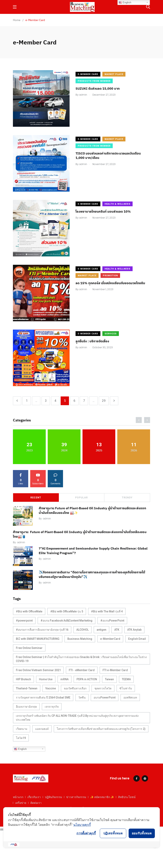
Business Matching (79, 638)
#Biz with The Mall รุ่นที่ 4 (107, 611)
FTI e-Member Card (115, 670)
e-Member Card (88, 74)
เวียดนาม (21, 728)
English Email (137, 638)
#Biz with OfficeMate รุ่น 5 (66, 611)
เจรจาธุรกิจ (52, 706)
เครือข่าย (20, 802)
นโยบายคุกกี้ (82, 825)
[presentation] (139, 420)
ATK (116, 629)
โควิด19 (21, 738)
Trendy (127, 497)
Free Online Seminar (29, 648)
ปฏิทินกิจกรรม (53, 797)
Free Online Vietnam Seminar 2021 (38, 670)
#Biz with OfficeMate (29, 611)
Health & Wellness (117, 204)
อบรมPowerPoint (104, 697)
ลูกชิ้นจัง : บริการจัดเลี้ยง (92, 341)
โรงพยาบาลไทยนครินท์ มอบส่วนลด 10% (103, 211)
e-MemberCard (110, 638)
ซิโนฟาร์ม (125, 688)
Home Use (45, 679)
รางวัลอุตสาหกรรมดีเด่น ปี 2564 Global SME (43, 697)
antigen (101, 629)
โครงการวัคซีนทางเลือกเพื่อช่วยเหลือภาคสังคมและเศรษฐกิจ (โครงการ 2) (101, 728)
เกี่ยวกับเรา (34, 797)
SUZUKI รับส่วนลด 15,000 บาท (98, 88)
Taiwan (109, 679)
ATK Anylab (134, 629)
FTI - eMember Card (82, 670)
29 (104, 401)
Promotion (110, 275)
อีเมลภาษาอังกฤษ (26, 706)
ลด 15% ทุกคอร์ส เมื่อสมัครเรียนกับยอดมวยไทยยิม (110, 283)
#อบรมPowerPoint (112, 620)
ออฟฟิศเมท (130, 697)
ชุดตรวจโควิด (103, 688)
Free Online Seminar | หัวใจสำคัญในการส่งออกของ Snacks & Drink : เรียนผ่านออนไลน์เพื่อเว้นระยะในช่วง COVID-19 (81, 659)
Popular (81, 497)
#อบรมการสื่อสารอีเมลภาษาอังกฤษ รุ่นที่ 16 (42, 629)
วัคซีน (82, 697)
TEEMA (126, 679)
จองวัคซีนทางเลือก (75, 688)
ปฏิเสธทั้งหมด (113, 833)
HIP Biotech (23, 679)
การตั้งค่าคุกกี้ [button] (86, 833)
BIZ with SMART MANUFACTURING (37, 638)
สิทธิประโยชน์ (127, 797)
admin (47, 518)
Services (111, 333)
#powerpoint (24, 620)
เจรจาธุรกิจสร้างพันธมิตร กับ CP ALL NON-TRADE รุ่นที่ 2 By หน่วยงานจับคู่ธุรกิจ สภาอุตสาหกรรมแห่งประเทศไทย (77, 717)
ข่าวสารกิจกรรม (76, 797)
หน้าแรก (18, 797)
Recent (35, 497)
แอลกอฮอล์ (42, 728)
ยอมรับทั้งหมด (142, 833)
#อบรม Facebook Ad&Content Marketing (66, 620)
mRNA (64, 679)
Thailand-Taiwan (26, 688)
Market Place (114, 74)
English (22, 748)
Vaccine (50, 688)
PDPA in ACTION (87, 679)
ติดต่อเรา (36, 802)
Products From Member (94, 81)
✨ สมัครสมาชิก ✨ (102, 797)
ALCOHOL (82, 629)
